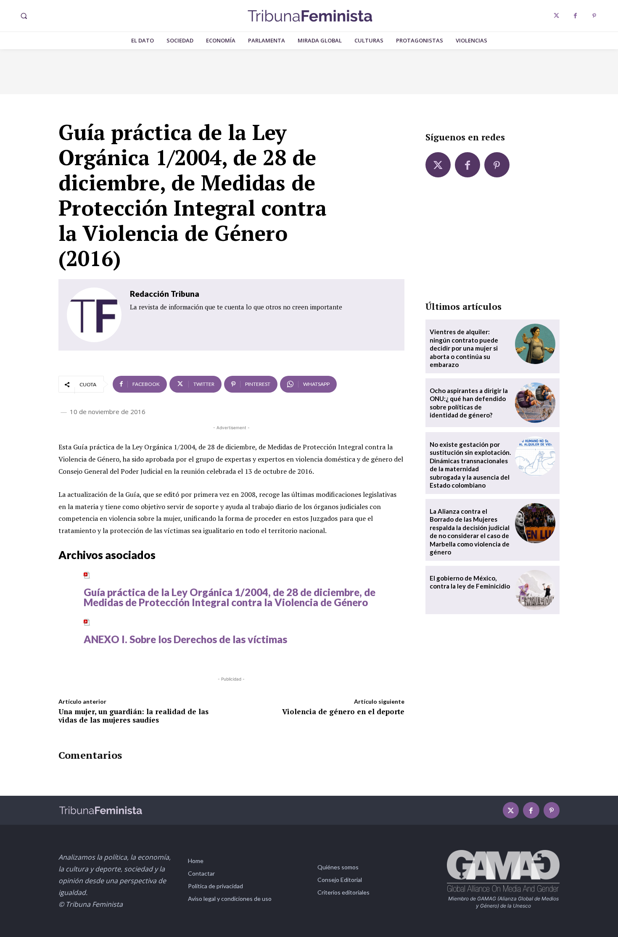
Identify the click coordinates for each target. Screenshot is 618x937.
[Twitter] (556, 15)
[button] (23, 16)
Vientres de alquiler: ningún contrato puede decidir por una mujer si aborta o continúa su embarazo (464, 348)
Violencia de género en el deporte (343, 711)
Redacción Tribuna (164, 294)
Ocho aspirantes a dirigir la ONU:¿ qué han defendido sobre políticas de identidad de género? (469, 403)
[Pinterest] (594, 15)
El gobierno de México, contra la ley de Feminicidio (470, 582)
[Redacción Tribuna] (94, 315)
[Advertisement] (492, 244)
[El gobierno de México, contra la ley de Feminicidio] (535, 590)
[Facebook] (575, 15)
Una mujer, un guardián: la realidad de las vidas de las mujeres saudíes (133, 716)
